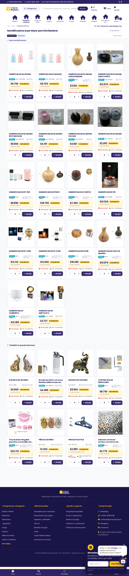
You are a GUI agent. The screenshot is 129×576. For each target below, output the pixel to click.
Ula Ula (36, 523)
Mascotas (6, 515)
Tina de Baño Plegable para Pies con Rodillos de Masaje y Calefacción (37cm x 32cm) (20, 443)
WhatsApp (104, 511)
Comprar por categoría (13, 506)
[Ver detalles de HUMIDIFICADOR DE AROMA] (110, 117)
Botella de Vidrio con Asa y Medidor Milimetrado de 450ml (51, 382)
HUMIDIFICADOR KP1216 (78, 251)
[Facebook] (121, 2)
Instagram (104, 523)
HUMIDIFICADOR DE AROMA (110, 134)
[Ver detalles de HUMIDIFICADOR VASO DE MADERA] (110, 234)
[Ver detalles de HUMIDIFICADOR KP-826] (21, 175)
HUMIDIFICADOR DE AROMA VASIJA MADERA (80, 75)
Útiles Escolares (8, 535)
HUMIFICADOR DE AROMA (20, 74)
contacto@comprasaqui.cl (110, 519)
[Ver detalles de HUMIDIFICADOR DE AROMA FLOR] (51, 117)
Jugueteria (6, 523)
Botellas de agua (40, 527)
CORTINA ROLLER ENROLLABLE (105, 381)
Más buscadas (41, 506)
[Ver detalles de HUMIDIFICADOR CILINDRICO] (21, 294)
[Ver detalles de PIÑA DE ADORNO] (51, 423)
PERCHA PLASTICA (76, 439)
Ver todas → (7, 544)
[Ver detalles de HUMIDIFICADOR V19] (110, 175)
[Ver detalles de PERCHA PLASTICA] (81, 423)
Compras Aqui (105, 506)
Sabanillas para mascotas (44, 511)
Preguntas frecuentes (74, 511)
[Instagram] (119, 2)
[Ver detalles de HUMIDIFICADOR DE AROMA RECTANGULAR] (21, 117)
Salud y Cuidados (9, 539)
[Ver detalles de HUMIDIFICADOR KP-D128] (51, 234)
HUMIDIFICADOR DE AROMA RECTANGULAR (21, 135)
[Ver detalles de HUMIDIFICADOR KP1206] (51, 175)
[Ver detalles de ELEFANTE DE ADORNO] (21, 363)
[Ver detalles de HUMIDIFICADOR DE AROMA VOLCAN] (81, 117)
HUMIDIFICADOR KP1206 (49, 192)
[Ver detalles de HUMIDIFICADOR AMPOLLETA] (51, 294)
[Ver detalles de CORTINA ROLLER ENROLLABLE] (110, 363)
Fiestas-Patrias (7, 511)
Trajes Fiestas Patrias (42, 535)
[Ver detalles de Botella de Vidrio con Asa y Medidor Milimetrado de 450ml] (51, 363)
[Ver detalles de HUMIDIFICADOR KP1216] (81, 234)
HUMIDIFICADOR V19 (106, 192)
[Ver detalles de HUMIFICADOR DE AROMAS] (51, 57)
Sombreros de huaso (42, 539)
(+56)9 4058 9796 (15, 2)
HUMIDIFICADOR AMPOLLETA (46, 311)
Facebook (104, 527)
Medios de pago (72, 519)
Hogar (13, 26)
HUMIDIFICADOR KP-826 (19, 192)
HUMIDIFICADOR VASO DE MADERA (109, 252)
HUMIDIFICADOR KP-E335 (20, 251)
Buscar (83, 8)
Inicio (8, 26)
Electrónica (6, 519)
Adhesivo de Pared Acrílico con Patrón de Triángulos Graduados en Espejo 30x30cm (110, 443)
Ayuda (116, 10)
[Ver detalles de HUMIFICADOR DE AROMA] (21, 57)
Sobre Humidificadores (17, 40)
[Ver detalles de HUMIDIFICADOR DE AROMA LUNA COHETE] (110, 57)
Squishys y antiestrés (42, 519)
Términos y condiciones (75, 523)
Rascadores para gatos (43, 515)
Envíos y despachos (74, 515)
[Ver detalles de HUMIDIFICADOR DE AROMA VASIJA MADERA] (81, 57)
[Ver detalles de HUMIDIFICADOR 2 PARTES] (81, 175)
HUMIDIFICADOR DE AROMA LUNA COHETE (110, 75)
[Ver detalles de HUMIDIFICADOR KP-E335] (21, 234)
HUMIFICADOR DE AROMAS (50, 74)
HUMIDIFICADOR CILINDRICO (16, 311)
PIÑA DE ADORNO (46, 439)
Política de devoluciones (75, 527)
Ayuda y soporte (74, 506)
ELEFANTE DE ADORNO (18, 380)
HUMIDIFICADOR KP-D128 (49, 251)
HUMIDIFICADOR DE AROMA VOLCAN (80, 135)
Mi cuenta (94, 8)
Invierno (5, 531)
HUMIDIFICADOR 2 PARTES (79, 192)
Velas (36, 531)
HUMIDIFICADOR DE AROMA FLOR (50, 135)
